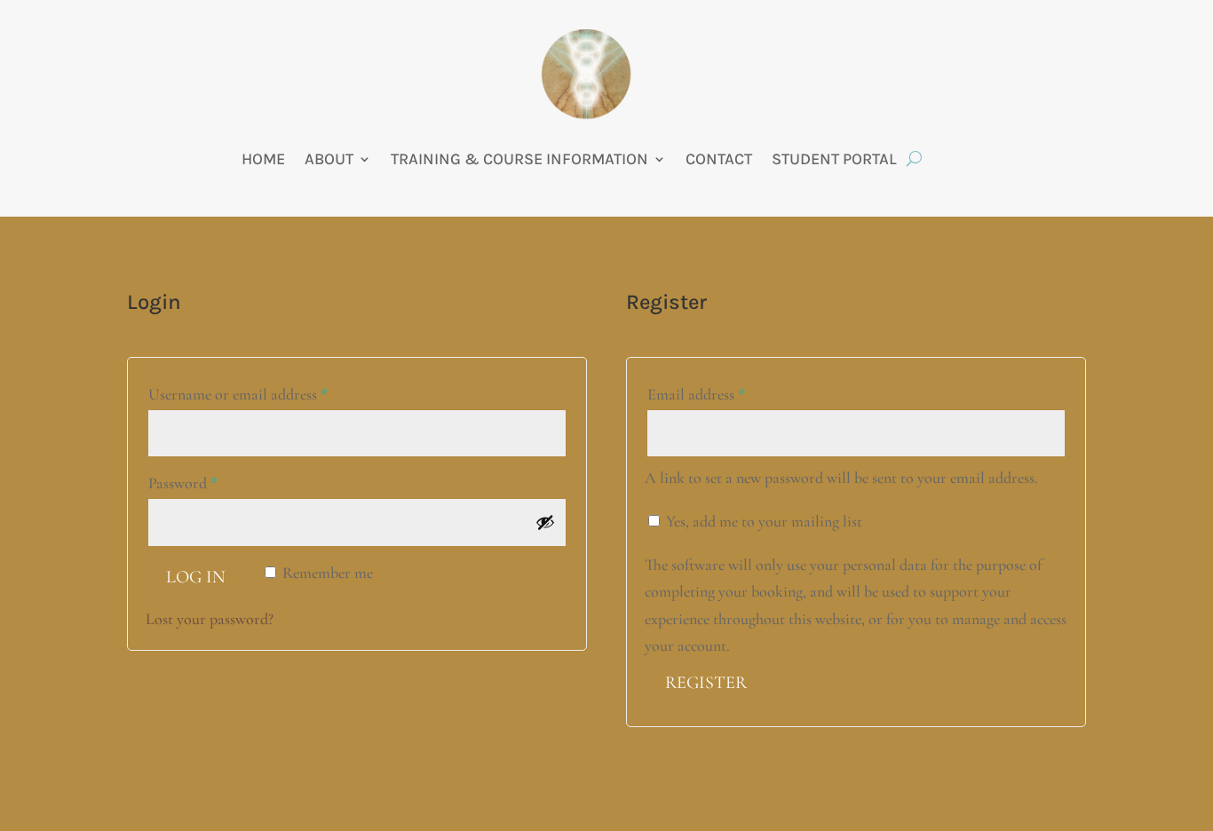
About (329, 159)
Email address (724, 394)
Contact (719, 159)
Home (263, 159)
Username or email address (266, 394)
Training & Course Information (519, 159)
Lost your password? (210, 619)
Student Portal (834, 159)
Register (706, 682)
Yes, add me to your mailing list (762, 521)
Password (211, 482)
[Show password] (545, 522)
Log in (196, 577)
